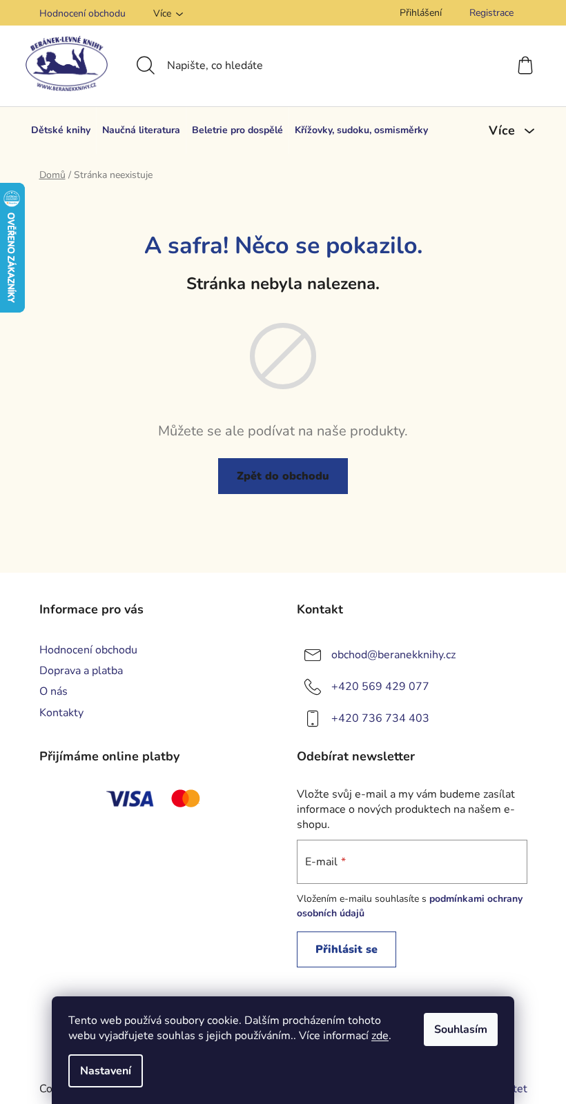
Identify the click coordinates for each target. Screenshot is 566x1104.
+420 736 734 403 (380, 718)
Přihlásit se (346, 949)
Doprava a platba (81, 670)
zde (380, 1035)
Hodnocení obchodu (82, 13)
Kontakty (61, 712)
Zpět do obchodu (283, 476)
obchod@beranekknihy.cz (393, 654)
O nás (53, 691)
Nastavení (105, 1070)
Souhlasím (460, 1029)
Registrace (491, 12)
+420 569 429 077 (380, 686)
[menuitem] (61, 130)
